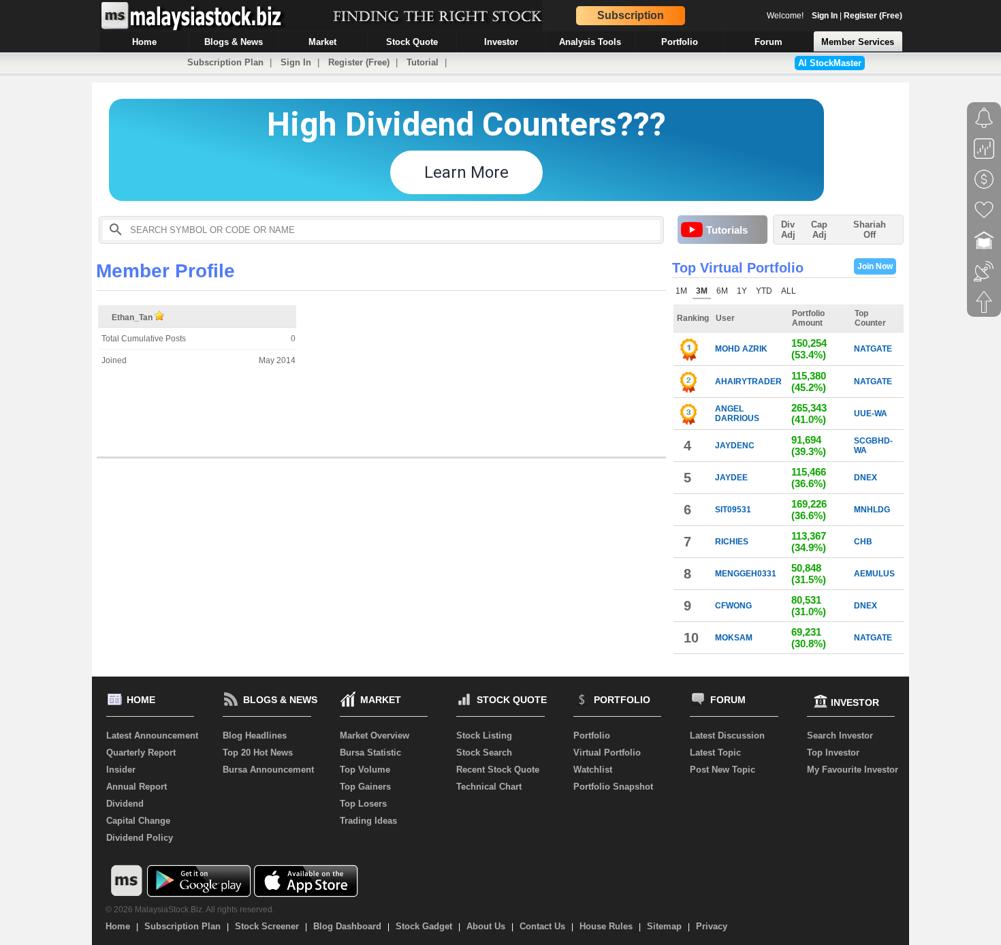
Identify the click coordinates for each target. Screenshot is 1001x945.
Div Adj (788, 229)
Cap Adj (819, 229)
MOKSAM (733, 637)
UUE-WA (870, 413)
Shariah (869, 229)
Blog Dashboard (347, 926)
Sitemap (664, 926)
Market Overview (374, 735)
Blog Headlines (255, 735)
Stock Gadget (424, 926)
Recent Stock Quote (497, 769)
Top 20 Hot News (258, 752)
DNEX (865, 477)
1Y (742, 291)
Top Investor (833, 752)
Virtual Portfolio (607, 752)
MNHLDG (872, 509)
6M (722, 291)
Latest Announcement (152, 735)
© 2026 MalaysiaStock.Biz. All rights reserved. (190, 909)
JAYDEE (731, 477)
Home (118, 926)
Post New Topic (722, 769)
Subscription (630, 15)
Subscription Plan (225, 62)
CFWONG (733, 605)
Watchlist (592, 769)
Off (869, 235)
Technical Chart (489, 786)
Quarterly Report (141, 752)
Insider (121, 769)
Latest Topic (715, 752)
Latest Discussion (727, 735)
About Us (485, 926)
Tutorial (423, 62)
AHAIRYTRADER (748, 381)
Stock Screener (267, 926)
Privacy (711, 926)
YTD (764, 291)
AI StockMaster (829, 63)
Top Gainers (365, 786)
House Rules (606, 926)
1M (681, 291)
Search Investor (840, 735)
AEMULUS (874, 573)
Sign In (825, 15)
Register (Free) (873, 15)
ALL (788, 291)
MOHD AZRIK (741, 349)
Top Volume (365, 769)
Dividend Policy (139, 838)
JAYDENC (734, 445)
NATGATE (873, 349)
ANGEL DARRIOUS (737, 413)
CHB (863, 541)
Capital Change (138, 821)
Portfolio (591, 735)
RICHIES (731, 541)
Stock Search (484, 752)
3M (702, 291)
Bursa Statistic (370, 752)
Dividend (125, 804)
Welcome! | (834, 15)
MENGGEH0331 (745, 573)
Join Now (875, 266)
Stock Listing (484, 735)
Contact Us (542, 926)
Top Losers (363, 804)
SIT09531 (733, 509)
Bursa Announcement (268, 769)
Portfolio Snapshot (613, 786)
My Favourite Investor (852, 769)
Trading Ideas (368, 821)
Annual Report (136, 786)
